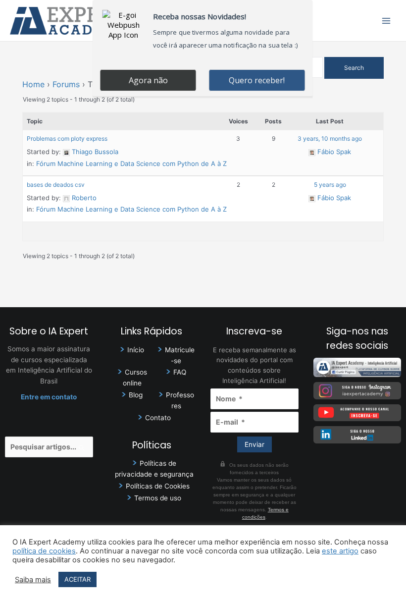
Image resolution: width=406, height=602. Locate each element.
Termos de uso (157, 498)
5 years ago (330, 184)
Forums (66, 84)
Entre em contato (49, 397)
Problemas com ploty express (67, 138)
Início (135, 350)
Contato (158, 418)
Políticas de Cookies (158, 486)
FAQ (179, 372)
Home (33, 84)
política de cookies (44, 551)
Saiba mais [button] (33, 579)
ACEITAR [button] (77, 579)
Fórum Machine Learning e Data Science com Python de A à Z (131, 163)
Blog (136, 395)
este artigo (340, 551)
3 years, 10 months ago (330, 138)
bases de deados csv (56, 184)
